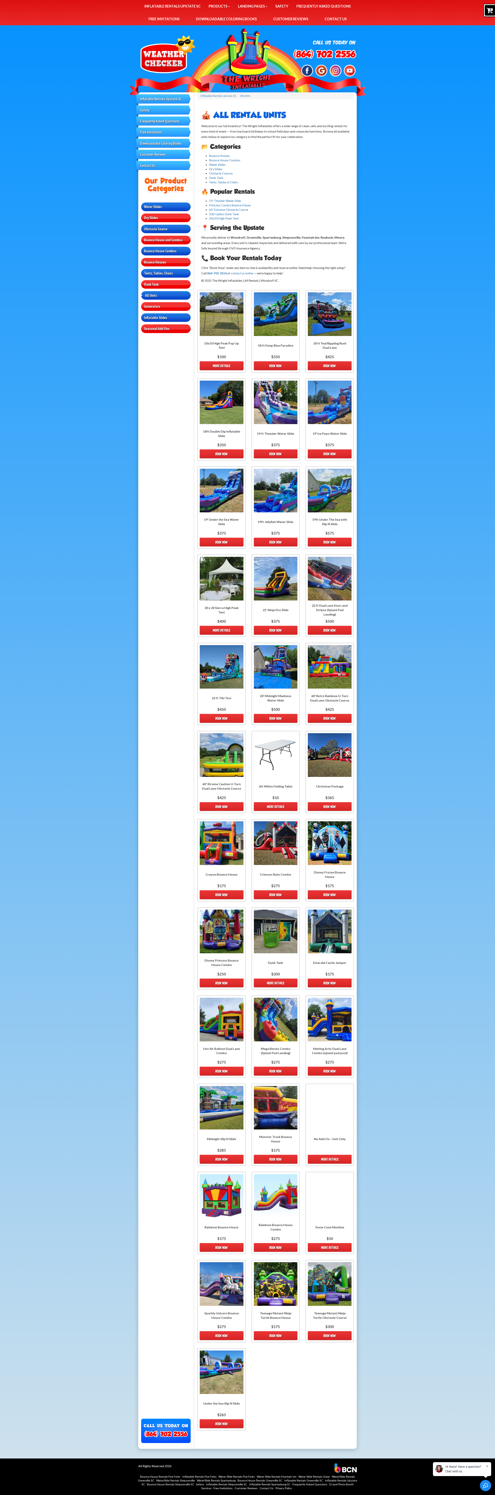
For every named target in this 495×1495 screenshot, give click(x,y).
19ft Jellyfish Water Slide (275, 522)
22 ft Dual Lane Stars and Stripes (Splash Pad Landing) (330, 610)
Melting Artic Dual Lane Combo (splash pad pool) (330, 1051)
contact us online (242, 273)
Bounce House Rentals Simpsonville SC (170, 1484)
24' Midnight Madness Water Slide (275, 698)
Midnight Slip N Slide (221, 1139)
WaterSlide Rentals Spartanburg (216, 1480)
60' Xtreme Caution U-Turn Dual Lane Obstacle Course (221, 786)
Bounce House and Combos (163, 239)
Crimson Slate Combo (275, 874)
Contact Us (336, 19)
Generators (152, 306)
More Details (221, 365)
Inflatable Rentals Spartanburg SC (269, 1484)
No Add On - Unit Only (330, 1139)
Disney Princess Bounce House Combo (222, 962)
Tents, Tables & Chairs (223, 182)
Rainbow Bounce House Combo (276, 1227)
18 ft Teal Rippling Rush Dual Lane (329, 345)
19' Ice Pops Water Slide (330, 433)
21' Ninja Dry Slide (275, 610)
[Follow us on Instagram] (335, 70)
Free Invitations (164, 19)
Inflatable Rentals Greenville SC (303, 1480)
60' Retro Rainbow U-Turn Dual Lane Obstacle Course (329, 698)
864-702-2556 (217, 273)
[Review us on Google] (321, 70)
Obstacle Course (155, 228)
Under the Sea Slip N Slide (221, 1403)
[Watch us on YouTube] (350, 70)
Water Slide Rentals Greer (314, 1476)
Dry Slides (151, 217)
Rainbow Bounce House (221, 1227)
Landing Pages (251, 6)
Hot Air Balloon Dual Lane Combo (221, 1051)
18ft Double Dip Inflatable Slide (221, 433)
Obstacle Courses (221, 173)
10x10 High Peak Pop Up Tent (221, 345)
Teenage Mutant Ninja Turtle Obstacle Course (330, 1315)
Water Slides (153, 206)
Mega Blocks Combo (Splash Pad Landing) (275, 1051)
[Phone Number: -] (325, 54)
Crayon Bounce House (221, 874)
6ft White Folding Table (275, 786)
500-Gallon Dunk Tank (224, 214)
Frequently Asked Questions (323, 6)
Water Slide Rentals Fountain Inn (276, 1476)
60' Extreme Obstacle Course (228, 209)
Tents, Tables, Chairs (158, 273)
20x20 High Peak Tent (224, 218)
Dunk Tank (151, 284)
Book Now (275, 365)
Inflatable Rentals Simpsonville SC (226, 1484)
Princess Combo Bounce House (230, 205)
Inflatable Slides (155, 317)
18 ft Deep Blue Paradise (275, 345)
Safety (281, 6)
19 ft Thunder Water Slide (275, 433)
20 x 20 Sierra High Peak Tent (222, 610)
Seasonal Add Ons (157, 328)
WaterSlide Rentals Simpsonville (175, 1480)
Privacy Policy (283, 1488)
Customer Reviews (290, 19)
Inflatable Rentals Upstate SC (172, 6)
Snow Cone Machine (329, 1227)
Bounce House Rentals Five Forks (160, 1476)
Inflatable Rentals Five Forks (199, 1476)
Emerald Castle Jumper (329, 962)
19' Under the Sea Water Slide (221, 522)
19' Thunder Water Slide (225, 200)
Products (218, 6)
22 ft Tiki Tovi (221, 698)
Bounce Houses (155, 262)
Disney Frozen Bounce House (330, 874)
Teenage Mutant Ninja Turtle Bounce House (275, 1315)
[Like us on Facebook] (307, 70)
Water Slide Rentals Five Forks (236, 1476)
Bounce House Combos (160, 250)
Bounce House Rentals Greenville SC (260, 1480)
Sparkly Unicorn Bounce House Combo (221, 1315)
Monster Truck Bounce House (275, 1139)
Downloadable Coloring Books (226, 19)
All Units (151, 295)
